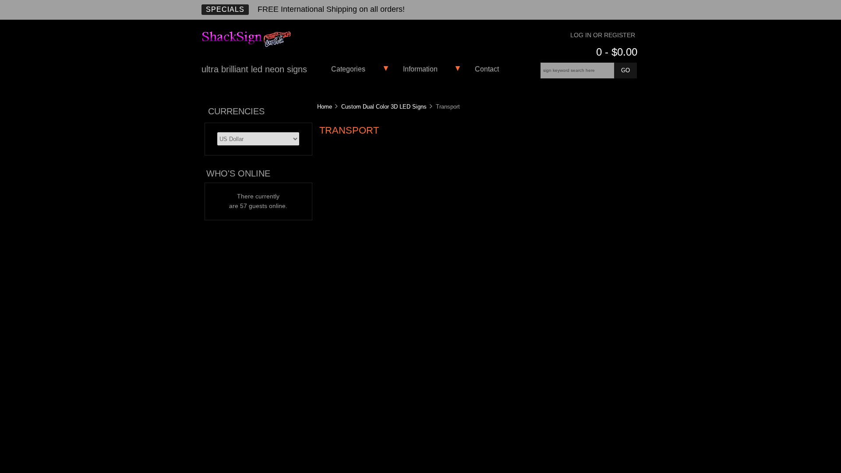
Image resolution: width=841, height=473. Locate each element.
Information (420, 69)
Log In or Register (602, 35)
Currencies (236, 111)
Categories (348, 69)
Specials (225, 9)
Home (324, 106)
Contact (487, 69)
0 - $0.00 (616, 52)
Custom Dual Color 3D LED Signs (384, 106)
